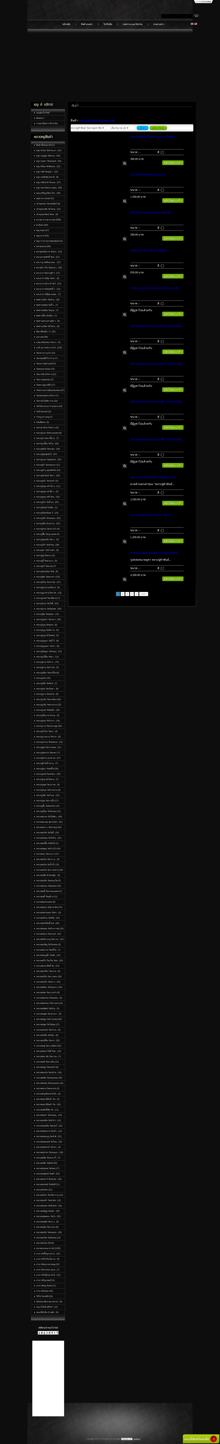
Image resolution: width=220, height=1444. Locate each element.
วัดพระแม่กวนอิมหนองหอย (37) (50, 390)
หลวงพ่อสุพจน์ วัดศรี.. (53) (48, 1174)
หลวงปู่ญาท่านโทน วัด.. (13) (49, 593)
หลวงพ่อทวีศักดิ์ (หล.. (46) (47, 923)
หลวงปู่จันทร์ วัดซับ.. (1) (46, 507)
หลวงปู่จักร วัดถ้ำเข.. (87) (47, 502)
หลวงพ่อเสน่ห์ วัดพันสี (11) (48, 1184)
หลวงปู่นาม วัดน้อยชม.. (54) (48, 609)
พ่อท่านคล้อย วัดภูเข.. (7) (47, 310)
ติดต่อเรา (40, 118)
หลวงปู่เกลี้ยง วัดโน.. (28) (47, 443)
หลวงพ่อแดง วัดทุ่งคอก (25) (48, 886)
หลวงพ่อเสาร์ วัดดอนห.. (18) (49, 1179)
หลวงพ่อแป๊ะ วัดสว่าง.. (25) (48, 982)
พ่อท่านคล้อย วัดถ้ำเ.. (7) (47, 305)
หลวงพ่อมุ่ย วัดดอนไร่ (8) (47, 1067)
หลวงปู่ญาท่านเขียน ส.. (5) (48, 587)
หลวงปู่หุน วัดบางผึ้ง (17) (47, 800)
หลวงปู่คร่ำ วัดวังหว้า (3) (47, 481)
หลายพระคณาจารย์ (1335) (48, 1248)
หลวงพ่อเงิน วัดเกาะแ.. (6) (47, 859)
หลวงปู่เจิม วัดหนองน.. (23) (48, 518)
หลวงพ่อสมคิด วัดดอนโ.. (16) (49, 1126)
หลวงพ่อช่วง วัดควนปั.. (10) (48, 934)
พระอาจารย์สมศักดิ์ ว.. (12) (48, 289)
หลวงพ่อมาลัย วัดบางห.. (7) (48, 1056)
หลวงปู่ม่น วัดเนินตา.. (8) (47, 689)
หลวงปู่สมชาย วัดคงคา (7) (48, 752)
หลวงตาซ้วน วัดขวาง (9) (47, 427)
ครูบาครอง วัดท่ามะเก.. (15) (48, 150)
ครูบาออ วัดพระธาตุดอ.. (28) (49, 188)
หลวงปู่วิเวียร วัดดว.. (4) (47, 731)
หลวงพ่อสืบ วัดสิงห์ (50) (46, 1163)
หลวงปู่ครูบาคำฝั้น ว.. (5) (47, 491)
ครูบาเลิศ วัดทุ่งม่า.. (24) (47, 172)
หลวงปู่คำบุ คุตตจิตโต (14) (48, 470)
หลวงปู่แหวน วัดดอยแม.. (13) (49, 742)
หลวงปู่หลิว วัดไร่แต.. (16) (47, 795)
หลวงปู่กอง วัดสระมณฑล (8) (49, 433)
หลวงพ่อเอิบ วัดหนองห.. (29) (49, 1232)
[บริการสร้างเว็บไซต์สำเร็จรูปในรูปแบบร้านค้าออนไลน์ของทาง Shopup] (131, 1439)
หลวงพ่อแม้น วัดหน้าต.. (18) (49, 1072)
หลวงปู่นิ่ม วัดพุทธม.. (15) (47, 614)
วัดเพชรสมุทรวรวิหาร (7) (47, 395)
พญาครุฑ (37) (42, 230)
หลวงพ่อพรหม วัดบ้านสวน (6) (49, 1003)
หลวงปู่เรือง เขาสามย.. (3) (47, 715)
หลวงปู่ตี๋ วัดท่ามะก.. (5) (46, 561)
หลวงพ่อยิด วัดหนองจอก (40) (49, 1078)
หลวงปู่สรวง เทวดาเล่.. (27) (48, 758)
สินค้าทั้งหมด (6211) (45, 145)
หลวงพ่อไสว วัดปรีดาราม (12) (49, 1195)
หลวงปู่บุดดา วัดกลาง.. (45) (48, 619)
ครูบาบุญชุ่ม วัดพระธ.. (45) (48, 156)
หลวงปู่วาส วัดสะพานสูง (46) (49, 726)
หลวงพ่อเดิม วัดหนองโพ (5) (48, 880)
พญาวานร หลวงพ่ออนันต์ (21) (49, 241)
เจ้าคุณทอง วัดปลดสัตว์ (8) (48, 204)
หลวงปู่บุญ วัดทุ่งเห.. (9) (46, 625)
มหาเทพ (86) (42, 337)
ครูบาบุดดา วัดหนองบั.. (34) (48, 161)
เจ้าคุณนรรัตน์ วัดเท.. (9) (47, 214)
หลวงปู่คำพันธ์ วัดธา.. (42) (48, 475)
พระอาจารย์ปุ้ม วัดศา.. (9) (47, 278)
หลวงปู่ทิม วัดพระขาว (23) (48, 577)
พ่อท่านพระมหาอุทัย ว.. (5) (48, 321)
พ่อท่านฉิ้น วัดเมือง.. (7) (46, 315)
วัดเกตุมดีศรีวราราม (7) (46, 358)
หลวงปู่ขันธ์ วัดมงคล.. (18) (48, 449)
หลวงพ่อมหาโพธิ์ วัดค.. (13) (48, 1051)
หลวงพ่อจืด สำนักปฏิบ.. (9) (48, 875)
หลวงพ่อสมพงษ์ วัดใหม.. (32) (49, 1142)
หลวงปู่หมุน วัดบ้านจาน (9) (48, 790)
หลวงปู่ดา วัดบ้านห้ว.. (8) (47, 550)
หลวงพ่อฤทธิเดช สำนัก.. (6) (48, 1094)
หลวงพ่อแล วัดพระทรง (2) (47, 1088)
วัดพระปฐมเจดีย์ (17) (45, 385)
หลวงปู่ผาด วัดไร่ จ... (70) (47, 662)
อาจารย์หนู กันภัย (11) (46, 1285)
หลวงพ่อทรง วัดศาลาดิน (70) (49, 907)
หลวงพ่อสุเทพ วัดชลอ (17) (47, 1168)
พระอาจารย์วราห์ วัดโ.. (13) (48, 283)
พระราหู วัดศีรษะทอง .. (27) (48, 262)
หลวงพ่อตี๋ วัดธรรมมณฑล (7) (49, 891)
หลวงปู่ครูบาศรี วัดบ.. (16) (48, 497)
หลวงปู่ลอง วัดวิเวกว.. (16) (48, 721)
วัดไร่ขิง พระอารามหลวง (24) (49, 406)
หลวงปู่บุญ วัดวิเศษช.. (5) (47, 635)
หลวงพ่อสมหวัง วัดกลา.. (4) (48, 1147)
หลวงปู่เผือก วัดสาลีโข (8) (47, 673)
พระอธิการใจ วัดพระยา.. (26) (49, 267)
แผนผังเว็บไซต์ (43, 113)
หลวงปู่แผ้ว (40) (43, 678)
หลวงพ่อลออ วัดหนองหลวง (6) (49, 1083)
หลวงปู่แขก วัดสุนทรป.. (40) (48, 459)
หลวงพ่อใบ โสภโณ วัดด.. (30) (49, 960)
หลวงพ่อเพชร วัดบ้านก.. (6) (48, 1030)
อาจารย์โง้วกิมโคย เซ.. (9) (47, 1259)
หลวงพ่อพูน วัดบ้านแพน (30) (49, 1019)
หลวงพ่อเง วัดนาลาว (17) (47, 854)
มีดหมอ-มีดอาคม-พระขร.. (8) (49, 1301)
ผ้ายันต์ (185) (42, 225)
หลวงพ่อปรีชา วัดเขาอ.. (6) (48, 971)
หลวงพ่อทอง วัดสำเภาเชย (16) (50, 928)
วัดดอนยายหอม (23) (45, 369)
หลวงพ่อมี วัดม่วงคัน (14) (47, 1062)
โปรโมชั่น (107, 24)
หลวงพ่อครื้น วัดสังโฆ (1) (47, 843)
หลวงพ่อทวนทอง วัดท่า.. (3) (48, 912)
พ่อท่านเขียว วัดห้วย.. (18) (47, 299)
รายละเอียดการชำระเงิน (47, 123)
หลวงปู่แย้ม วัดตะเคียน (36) (48, 699)
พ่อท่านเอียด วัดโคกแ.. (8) (47, 326)
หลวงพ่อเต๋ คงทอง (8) (45, 902)
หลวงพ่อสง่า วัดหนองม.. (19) (49, 1115)
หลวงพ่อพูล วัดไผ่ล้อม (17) (48, 1024)
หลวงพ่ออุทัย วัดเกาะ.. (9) (47, 1221)
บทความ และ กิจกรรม (132, 24)
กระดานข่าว (158, 24)
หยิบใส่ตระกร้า (173, 162)
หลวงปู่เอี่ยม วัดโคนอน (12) (48, 811)
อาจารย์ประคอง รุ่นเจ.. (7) (47, 1269)
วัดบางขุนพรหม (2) (44, 379)
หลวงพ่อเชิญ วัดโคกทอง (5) (48, 944)
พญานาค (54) (42, 236)
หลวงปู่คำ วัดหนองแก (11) (48, 465)
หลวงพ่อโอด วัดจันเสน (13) (48, 1237)
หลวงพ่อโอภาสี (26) (45, 1243)
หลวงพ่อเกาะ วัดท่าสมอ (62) (49, 827)
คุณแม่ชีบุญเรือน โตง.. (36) (48, 193)
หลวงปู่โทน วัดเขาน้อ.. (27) (48, 582)
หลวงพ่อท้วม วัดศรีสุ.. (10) (48, 918)
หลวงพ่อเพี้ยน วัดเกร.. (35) (48, 1040)
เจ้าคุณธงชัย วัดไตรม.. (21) (48, 209)
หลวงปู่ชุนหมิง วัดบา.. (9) (47, 539)
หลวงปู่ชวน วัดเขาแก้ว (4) (48, 529)
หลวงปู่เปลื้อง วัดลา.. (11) (47, 657)
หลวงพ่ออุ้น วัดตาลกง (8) (47, 1227)
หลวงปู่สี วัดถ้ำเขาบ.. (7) (47, 763)
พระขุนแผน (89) (43, 246)
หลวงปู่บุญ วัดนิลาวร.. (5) (47, 630)
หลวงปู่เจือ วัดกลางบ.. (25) (48, 523)
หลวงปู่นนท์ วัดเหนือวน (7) (48, 598)
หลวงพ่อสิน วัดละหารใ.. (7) (48, 1158)
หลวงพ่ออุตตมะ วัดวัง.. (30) (48, 1216)
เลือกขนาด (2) (119, 128)
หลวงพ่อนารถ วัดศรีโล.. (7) (48, 950)
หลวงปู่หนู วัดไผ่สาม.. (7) (47, 779)
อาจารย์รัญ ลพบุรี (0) (45, 1280)
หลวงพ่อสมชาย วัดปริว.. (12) (49, 1131)
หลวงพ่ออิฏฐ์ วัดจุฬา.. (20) (48, 1211)
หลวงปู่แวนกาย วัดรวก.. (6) (48, 736)
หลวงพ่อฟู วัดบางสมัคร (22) (48, 1046)
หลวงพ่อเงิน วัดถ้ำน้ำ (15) (47, 864)
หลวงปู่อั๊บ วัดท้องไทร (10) (47, 806)
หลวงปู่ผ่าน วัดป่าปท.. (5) (47, 667)
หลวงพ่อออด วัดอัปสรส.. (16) (49, 1206)
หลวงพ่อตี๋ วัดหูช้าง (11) (46, 896)
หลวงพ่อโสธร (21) (44, 1190)
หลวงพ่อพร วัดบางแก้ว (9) (48, 992)
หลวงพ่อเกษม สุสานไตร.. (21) (49, 822)
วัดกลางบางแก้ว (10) (45, 353)
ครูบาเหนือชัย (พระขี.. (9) (47, 177)
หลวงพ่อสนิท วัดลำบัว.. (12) (48, 1120)
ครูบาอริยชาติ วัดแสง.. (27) (48, 182)
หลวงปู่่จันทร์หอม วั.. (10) (47, 513)
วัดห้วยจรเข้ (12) (43, 411)
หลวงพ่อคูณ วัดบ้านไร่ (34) (48, 848)
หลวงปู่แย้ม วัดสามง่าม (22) (48, 705)
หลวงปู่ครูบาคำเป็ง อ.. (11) (48, 486)
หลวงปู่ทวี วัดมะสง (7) (46, 566)
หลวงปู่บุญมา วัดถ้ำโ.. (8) (47, 641)
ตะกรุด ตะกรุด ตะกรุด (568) (48, 220)
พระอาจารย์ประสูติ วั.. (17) (48, 273)
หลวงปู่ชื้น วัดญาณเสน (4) (47, 534)
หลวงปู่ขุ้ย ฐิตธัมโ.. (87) (46, 454)
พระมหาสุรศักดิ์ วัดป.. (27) (48, 257)
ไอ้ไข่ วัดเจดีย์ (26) (44, 1296)
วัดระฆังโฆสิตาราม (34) (47, 401)
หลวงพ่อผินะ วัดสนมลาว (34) (49, 987)
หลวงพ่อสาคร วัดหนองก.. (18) (49, 1152)
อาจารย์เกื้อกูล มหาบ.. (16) (48, 1253)
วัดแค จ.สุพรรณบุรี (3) (46, 363)
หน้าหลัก (66, 24)
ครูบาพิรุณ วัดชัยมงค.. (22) (48, 166)
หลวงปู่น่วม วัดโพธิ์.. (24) (47, 603)
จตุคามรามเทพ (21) (45, 198)
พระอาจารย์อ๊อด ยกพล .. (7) (48, 294)
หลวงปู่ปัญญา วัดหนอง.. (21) (49, 651)
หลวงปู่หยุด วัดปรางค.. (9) (48, 784)
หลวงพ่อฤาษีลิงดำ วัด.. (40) (48, 1104)
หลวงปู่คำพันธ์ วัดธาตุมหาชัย (97, 120)
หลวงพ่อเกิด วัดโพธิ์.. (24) (47, 832)
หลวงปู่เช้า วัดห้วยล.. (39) (47, 545)
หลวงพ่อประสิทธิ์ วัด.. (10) (47, 966)
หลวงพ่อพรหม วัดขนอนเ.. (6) (49, 998)
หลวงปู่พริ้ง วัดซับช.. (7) (46, 683)
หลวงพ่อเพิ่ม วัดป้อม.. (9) (47, 1035)
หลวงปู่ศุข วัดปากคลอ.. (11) (48, 747)
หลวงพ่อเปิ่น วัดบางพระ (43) (49, 976)
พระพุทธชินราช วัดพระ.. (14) (49, 251)
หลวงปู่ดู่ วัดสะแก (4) (45, 555)
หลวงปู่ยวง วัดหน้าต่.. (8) (47, 694)
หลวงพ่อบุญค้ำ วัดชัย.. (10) (48, 955)
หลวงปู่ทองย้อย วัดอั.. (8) (47, 571)
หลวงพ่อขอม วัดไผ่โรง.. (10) (48, 838)
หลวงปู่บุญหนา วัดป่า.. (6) (47, 646)
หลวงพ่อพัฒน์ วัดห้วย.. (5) (47, 1008)
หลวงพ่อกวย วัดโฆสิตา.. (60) (49, 816)
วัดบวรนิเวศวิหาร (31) (46, 374)
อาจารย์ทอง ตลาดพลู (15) (47, 1264)
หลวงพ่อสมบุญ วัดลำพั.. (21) (49, 1136)
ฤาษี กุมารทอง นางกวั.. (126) (49, 347)
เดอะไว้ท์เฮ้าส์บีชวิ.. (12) (47, 1307)
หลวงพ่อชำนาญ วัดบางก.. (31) (50, 939)
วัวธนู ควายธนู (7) (44, 417)
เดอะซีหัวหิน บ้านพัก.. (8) (47, 1312)
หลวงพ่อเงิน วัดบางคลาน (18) (49, 870)
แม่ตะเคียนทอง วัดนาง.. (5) (48, 342)
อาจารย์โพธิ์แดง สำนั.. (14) (48, 1275)
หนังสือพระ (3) (42, 422)
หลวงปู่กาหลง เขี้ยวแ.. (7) (47, 438)
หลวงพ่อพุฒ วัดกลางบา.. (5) (48, 1014)
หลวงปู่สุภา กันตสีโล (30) (47, 768)
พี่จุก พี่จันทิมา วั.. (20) (46, 331)
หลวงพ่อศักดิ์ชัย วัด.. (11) (47, 1110)
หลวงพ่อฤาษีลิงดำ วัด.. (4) (47, 1099)
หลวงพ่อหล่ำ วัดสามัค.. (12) (48, 1200)
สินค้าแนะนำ (87, 24)
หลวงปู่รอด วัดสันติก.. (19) (48, 710)
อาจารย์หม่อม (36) (44, 1291)
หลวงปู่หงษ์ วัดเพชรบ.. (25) (48, 774)
